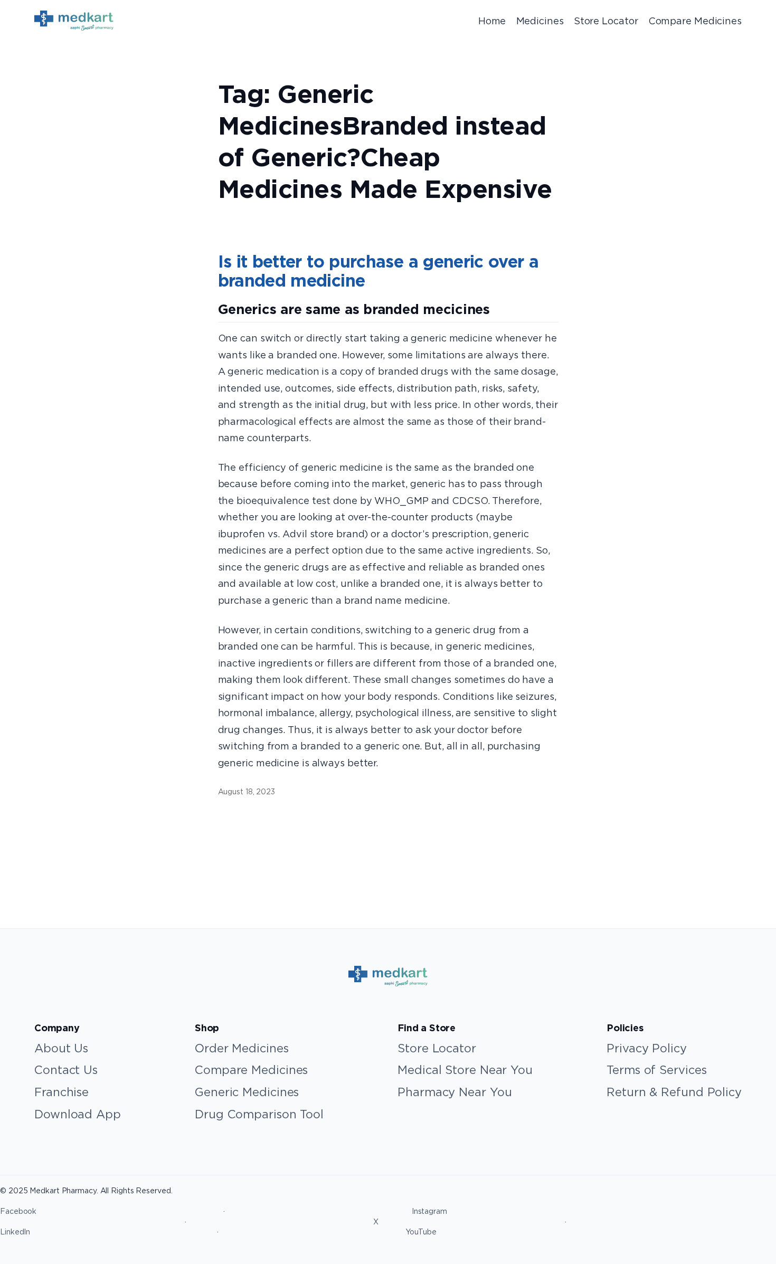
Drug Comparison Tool (259, 1114)
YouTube (421, 1232)
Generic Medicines (247, 1092)
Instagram (429, 1211)
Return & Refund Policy (674, 1092)
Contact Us (66, 1070)
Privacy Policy (647, 1048)
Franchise (61, 1092)
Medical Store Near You (465, 1070)
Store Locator (437, 1048)
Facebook (18, 1211)
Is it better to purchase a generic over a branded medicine (378, 271)
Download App (77, 1114)
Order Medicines (242, 1048)
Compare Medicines (251, 1070)
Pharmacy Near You (455, 1092)
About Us (61, 1048)
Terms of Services (656, 1070)
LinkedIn (15, 1232)
